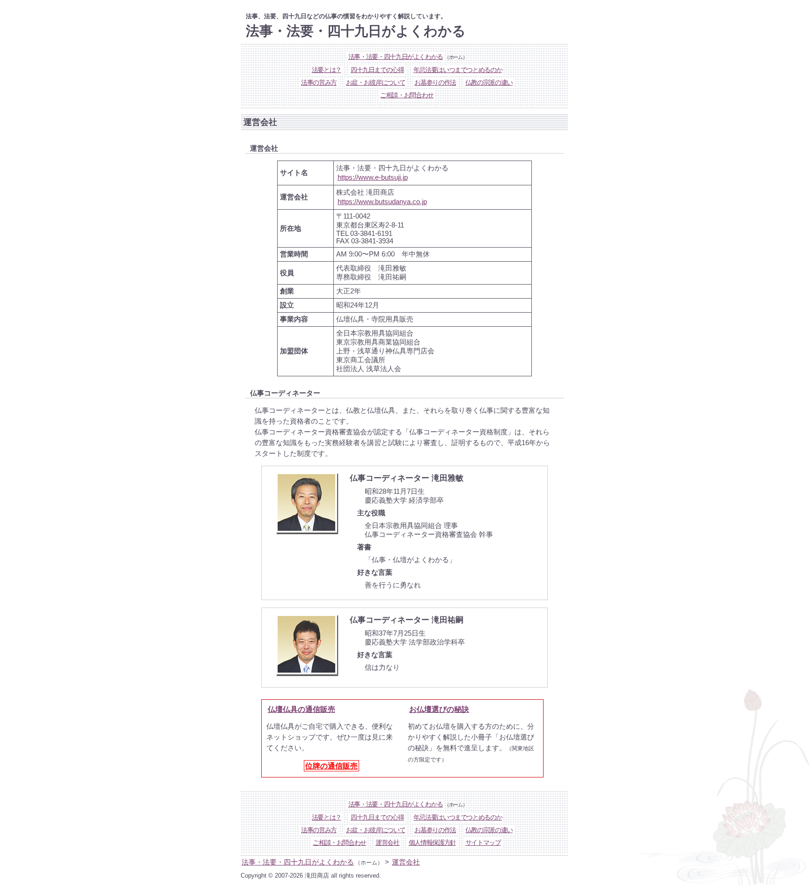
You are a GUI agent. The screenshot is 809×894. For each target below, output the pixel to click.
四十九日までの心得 (377, 69)
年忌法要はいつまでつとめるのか (457, 69)
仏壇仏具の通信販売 (301, 709)
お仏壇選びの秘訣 (439, 709)
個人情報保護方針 (432, 842)
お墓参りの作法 (435, 82)
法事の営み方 (319, 82)
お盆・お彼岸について (375, 82)
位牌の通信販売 (331, 766)
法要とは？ (326, 69)
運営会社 (387, 842)
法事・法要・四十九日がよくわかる (395, 56)
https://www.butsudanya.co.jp (382, 201)
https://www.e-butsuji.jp (373, 177)
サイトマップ (483, 842)
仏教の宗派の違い (489, 82)
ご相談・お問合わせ (407, 95)
